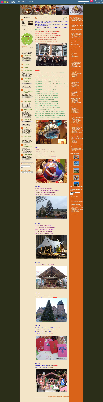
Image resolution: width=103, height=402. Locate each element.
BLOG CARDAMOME (75, 101)
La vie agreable (74, 51)
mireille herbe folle (74, 78)
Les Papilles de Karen (75, 129)
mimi (72, 54)
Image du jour (27, 119)
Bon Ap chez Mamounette (76, 102)
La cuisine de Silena (74, 114)
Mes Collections (27, 128)
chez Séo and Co (74, 76)
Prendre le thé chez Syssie (76, 87)
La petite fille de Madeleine (76, 66)
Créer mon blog (99, 2)
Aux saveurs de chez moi (75, 49)
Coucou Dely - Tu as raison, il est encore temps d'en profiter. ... (76, 31)
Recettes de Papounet (75, 145)
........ (72, 57)
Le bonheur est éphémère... (76, 62)
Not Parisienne (74, 141)
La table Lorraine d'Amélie (76, 120)
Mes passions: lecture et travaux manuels (28, 91)
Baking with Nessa (74, 100)
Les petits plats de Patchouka (76, 132)
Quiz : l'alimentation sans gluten (77, 201)
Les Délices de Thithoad (75, 128)
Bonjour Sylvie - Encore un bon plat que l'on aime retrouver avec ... (77, 39)
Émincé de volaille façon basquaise (76, 159)
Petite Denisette (74, 143)
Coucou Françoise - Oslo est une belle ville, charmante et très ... (76, 41)
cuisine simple (73, 93)
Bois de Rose (73, 72)
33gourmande (74, 53)
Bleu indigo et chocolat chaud (76, 73)
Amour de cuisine (74, 99)
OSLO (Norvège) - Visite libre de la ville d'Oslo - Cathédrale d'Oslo (76, 187)
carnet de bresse (74, 80)
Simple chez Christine (75, 85)
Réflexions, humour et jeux (27, 145)
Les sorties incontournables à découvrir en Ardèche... (77, 135)
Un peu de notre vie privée (27, 110)
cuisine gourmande (74, 89)
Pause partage (74, 142)
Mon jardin (26, 64)
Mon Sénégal (73, 86)
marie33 (72, 94)
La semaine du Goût (75, 211)
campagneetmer (74, 48)
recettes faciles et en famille (76, 67)
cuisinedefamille (74, 103)
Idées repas (73, 108)
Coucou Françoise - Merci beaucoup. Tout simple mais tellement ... (76, 34)
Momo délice (73, 140)
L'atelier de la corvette (75, 109)
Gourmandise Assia (74, 107)
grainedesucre (74, 81)
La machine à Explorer (75, 119)
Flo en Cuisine (73, 105)
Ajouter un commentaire (64, 396)
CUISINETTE (73, 68)
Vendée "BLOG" (74, 65)
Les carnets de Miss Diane (76, 126)
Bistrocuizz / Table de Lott (76, 91)
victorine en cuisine (74, 84)
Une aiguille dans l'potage (76, 148)
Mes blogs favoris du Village (76, 46)
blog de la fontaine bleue (75, 63)
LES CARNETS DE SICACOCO (76, 127)
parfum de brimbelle (75, 82)
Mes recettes (27, 55)
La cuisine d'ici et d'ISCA (75, 110)
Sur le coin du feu (74, 95)
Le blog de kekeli (74, 122)
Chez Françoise (74, 77)
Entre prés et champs (75, 64)
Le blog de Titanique (75, 61)
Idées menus (27, 136)
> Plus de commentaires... (74, 44)
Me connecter (99, 0)
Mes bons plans (27, 154)
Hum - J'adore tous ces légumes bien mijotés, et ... (76, 37)
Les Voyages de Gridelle (75, 136)
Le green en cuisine (74, 125)
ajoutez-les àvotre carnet (27, 43)
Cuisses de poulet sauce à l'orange (76, 180)
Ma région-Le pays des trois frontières (27, 80)
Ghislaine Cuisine (74, 106)
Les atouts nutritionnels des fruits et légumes (77, 210)
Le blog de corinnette (75, 121)
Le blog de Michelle (74, 124)
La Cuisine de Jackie (75, 112)
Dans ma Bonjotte (74, 104)
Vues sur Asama (74, 150)
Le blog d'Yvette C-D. (75, 71)
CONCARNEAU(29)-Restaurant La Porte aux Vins (76, 22)
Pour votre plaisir (74, 75)
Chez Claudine (74, 74)
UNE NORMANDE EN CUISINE (77, 149)
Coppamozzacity (74, 92)
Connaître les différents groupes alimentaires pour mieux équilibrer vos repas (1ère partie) (77, 207)
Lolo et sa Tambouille (75, 137)
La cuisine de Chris (74, 111)
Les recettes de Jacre (75, 133)
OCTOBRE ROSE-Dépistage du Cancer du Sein (77, 19)
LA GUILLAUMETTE (74, 58)
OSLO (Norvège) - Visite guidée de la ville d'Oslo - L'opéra (76, 166)
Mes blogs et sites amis (75, 98)
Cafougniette (73, 83)
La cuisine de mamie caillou (76, 113)
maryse (72, 70)
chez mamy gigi (74, 88)
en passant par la (74, 79)
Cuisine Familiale (74, 60)
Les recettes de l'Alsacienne (76, 134)
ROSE (72, 55)
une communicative (74, 56)
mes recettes (27, 40)
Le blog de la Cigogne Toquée (76, 123)
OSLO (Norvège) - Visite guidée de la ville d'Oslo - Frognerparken (76, 173)
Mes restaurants (27, 70)
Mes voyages (27, 101)
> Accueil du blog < (27, 17)
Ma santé (25, 67)
